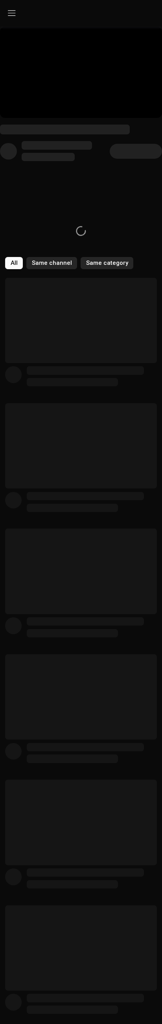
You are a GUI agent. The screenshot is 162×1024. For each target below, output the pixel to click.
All (14, 262)
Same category (107, 262)
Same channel (52, 262)
